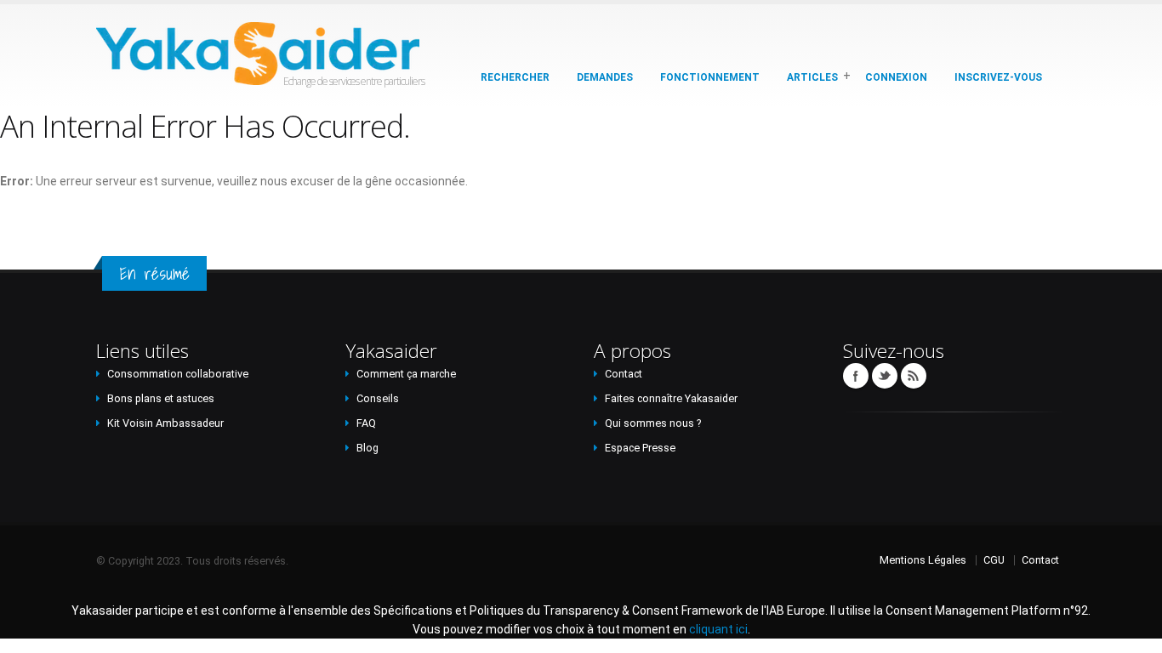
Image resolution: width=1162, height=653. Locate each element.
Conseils (377, 398)
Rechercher (515, 77)
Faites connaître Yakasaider (671, 398)
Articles (812, 77)
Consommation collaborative (177, 373)
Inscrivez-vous (998, 77)
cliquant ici (718, 629)
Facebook (856, 376)
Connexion (896, 77)
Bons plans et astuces (160, 398)
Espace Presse (640, 447)
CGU (994, 560)
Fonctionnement (710, 77)
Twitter (884, 376)
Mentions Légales (923, 560)
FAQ (366, 423)
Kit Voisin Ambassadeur (165, 423)
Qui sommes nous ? (653, 423)
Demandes (605, 77)
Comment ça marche (406, 373)
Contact (623, 373)
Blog (367, 447)
